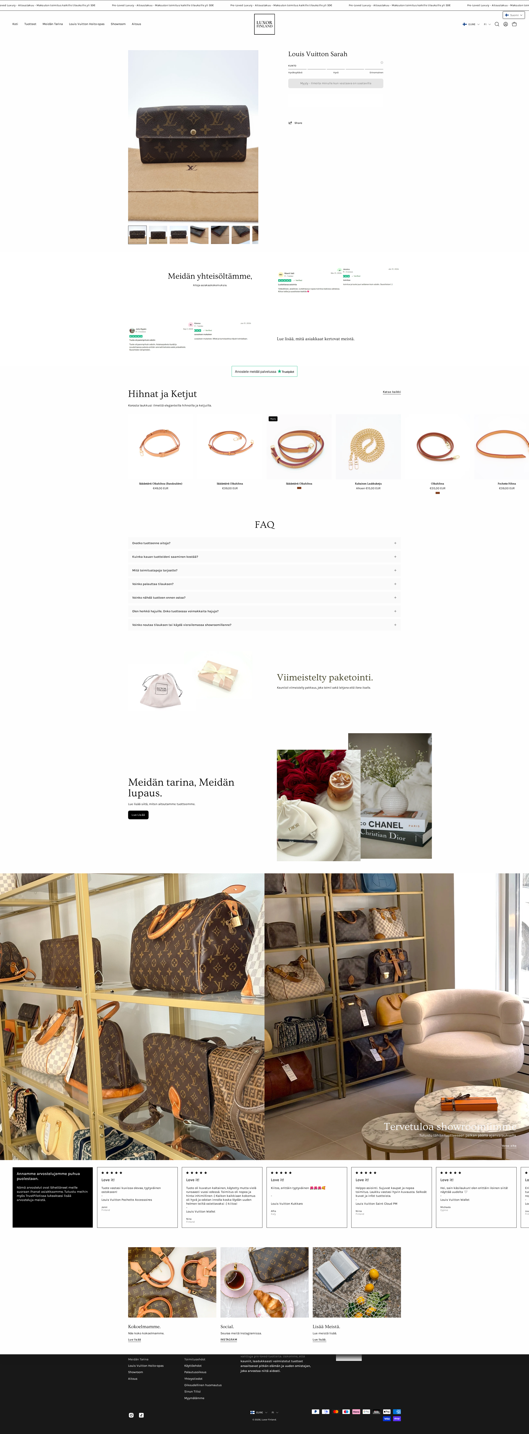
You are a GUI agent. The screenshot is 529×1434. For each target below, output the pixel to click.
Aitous (132, 1379)
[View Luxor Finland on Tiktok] (140, 1415)
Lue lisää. (319, 1339)
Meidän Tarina (138, 1359)
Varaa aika (509, 1145)
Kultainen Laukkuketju (368, 483)
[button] (497, 24)
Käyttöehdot (193, 1366)
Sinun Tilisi (192, 1392)
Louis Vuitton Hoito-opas (146, 1366)
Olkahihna (437, 483)
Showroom (135, 1372)
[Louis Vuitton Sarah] (137, 235)
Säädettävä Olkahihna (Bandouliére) (160, 483)
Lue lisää (134, 1339)
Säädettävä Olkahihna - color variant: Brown (299, 488)
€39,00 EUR (230, 488)
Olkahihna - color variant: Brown (438, 493)
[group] (264, 454)
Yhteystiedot (193, 1379)
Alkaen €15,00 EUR (368, 488)
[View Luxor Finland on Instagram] (130, 1415)
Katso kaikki (392, 392)
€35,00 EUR (438, 488)
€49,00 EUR (160, 488)
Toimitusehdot (194, 1359)
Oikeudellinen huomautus (203, 1385)
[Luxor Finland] (264, 24)
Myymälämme (194, 1398)
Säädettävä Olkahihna (230, 483)
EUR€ (471, 24)
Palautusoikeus (195, 1372)
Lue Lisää (138, 815)
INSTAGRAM (228, 1339)
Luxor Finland (269, 1419)
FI (485, 24)
